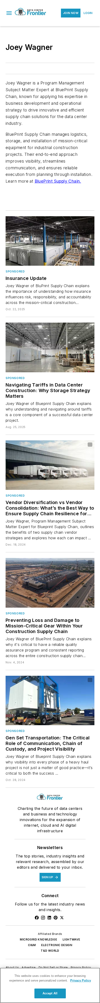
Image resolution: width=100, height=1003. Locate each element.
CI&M (32, 945)
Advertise (29, 967)
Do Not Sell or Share (53, 967)
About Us (12, 967)
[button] (9, 13)
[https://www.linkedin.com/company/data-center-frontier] (49, 917)
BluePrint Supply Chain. (58, 181)
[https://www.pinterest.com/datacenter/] (55, 917)
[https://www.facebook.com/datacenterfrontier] (36, 917)
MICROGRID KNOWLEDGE (38, 939)
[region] (50, 985)
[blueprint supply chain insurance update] (50, 241)
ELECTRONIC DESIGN (56, 945)
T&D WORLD (50, 950)
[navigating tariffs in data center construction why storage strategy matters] (50, 347)
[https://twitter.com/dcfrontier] (62, 917)
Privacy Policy (81, 967)
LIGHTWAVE (71, 939)
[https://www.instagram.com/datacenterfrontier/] (43, 917)
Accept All (50, 993)
